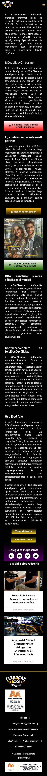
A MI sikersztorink (31, 741)
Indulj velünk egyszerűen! (23, 723)
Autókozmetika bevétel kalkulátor (23, 729)
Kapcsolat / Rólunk (23, 747)
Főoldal (23, 718)
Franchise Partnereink (23, 735)
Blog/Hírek (12, 741)
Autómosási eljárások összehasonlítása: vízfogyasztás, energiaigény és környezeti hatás (23, 647)
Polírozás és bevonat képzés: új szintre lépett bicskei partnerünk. (24, 599)
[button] (44, 4)
